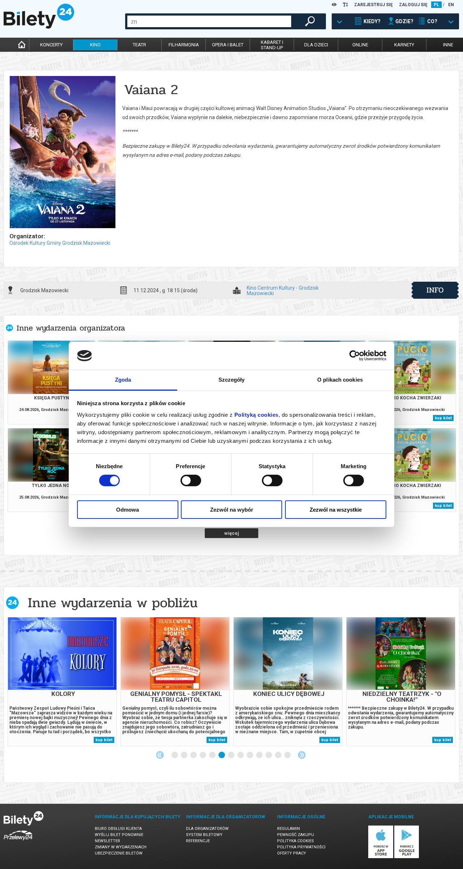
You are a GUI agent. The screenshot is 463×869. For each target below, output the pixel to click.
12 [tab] (278, 755)
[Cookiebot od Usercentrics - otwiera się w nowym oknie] (354, 355)
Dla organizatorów (207, 828)
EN (451, 4)
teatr (139, 44)
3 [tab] (193, 755)
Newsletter (107, 841)
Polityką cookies (256, 415)
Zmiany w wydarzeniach (120, 847)
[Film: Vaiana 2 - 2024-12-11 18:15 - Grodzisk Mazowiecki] (62, 153)
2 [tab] (184, 755)
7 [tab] (231, 755)
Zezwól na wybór (231, 510)
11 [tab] (269, 755)
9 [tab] (250, 755)
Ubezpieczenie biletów (119, 853)
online (360, 44)
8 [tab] (241, 755)
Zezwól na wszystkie (336, 510)
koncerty (51, 44)
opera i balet (227, 44)
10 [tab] (259, 755)
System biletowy (204, 834)
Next (302, 755)
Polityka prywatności (301, 847)
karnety (404, 44)
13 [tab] (288, 755)
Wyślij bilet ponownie (119, 834)
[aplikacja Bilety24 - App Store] (380, 857)
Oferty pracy (291, 853)
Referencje (198, 841)
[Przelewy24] (18, 841)
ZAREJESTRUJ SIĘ (373, 4)
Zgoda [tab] (123, 380)
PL (436, 4)
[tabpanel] (62, 681)
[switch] (190, 480)
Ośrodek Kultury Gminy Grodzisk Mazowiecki (59, 243)
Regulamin (288, 828)
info (435, 290)
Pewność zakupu (295, 834)
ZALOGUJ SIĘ (413, 4)
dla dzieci (316, 44)
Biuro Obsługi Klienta (118, 828)
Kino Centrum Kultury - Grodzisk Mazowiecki (283, 290)
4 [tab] (203, 755)
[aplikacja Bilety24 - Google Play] (406, 857)
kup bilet (443, 418)
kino (95, 44)
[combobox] (209, 21)
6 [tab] (222, 755)
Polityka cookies (295, 841)
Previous (160, 755)
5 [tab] (212, 755)
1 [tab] (175, 755)
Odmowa (127, 510)
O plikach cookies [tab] (340, 380)
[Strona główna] (39, 27)
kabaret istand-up (272, 44)
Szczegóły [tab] (231, 380)
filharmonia (184, 44)
